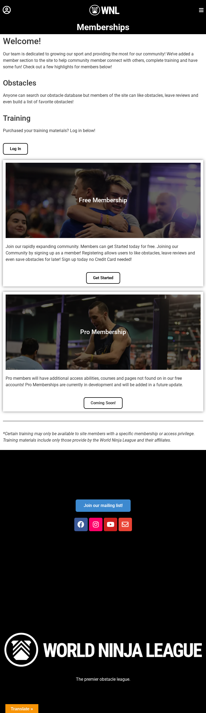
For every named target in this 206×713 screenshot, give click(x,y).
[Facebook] (81, 524)
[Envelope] (125, 524)
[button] (6, 10)
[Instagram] (95, 524)
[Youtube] (110, 524)
